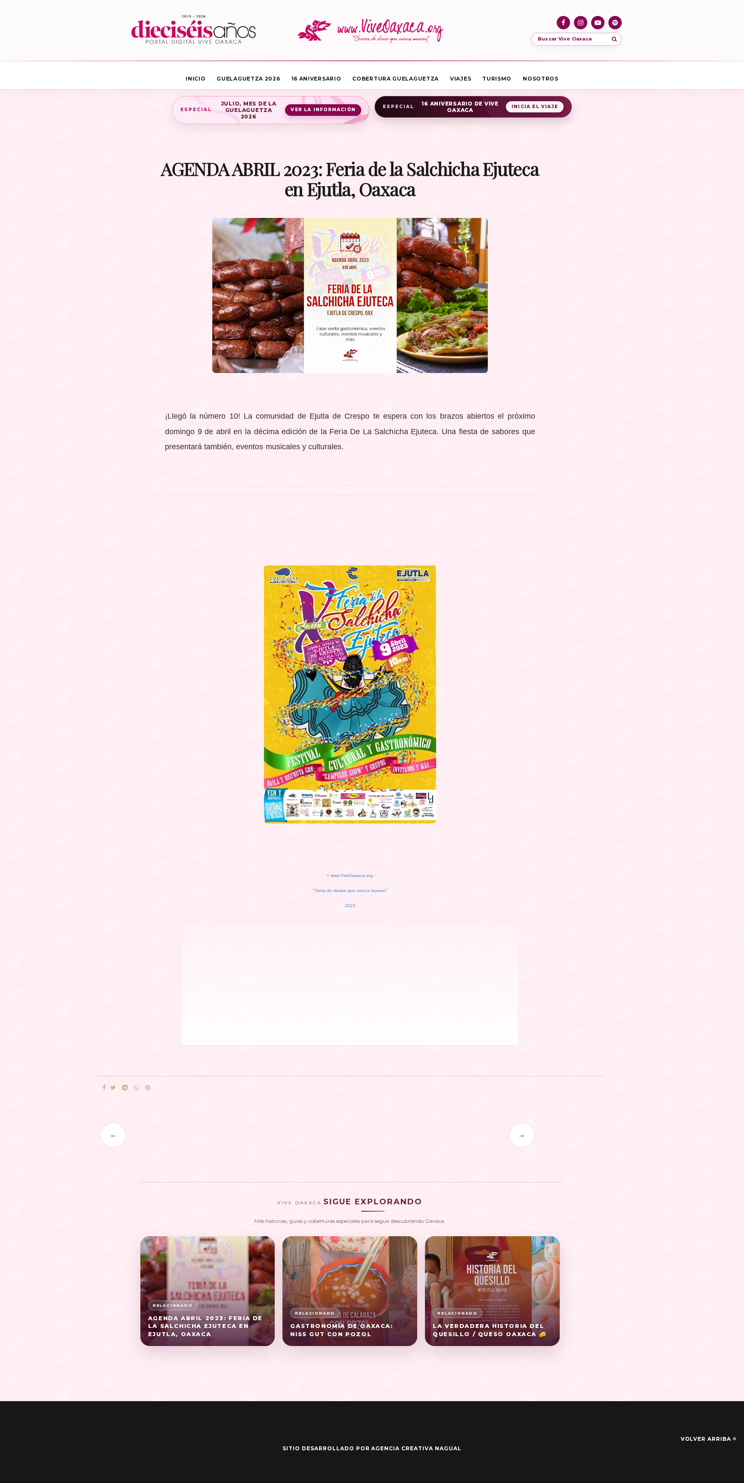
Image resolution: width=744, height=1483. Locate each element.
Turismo (497, 78)
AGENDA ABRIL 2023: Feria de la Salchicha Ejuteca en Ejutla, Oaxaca (205, 1326)
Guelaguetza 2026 (248, 78)
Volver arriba (706, 1439)
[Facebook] (563, 22)
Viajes (460, 78)
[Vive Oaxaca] (372, 30)
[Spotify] (615, 22)
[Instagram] (580, 22)
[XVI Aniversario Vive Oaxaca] (193, 30)
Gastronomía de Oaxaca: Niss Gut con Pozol (341, 1329)
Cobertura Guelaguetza (395, 78)
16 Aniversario (316, 78)
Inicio (195, 78)
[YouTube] (597, 22)
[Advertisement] (303, 983)
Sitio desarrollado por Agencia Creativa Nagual (371, 1448)
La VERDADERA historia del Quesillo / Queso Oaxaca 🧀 (489, 1329)
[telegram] (125, 1088)
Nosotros (540, 78)
